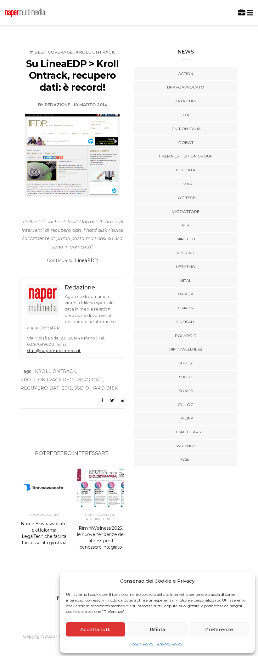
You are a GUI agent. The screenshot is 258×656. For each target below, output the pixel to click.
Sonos (186, 390)
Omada (186, 294)
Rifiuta (157, 629)
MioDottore (185, 211)
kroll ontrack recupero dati (61, 380)
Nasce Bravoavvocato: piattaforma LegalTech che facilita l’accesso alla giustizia (44, 533)
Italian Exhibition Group (186, 156)
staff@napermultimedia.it (54, 350)
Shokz (186, 376)
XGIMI (185, 459)
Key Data (185, 170)
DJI (186, 114)
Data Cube (185, 101)
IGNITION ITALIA (186, 128)
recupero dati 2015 (46, 388)
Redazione (57, 104)
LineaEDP (86, 260)
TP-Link (185, 418)
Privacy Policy (169, 644)
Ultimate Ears (186, 432)
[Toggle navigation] (248, 13)
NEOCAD (185, 252)
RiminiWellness (100, 519)
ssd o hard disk (96, 388)
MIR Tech (186, 239)
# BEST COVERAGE (51, 51)
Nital (185, 280)
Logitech (186, 197)
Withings (185, 445)
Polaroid (186, 335)
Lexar (185, 183)
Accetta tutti (95, 629)
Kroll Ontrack (95, 51)
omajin (186, 307)
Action (185, 73)
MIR (185, 225)
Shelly (186, 363)
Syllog (186, 404)
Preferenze (219, 629)
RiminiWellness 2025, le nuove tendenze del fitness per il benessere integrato (100, 537)
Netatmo (185, 266)
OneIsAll (185, 321)
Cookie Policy (141, 644)
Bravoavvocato (44, 515)
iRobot (186, 142)
